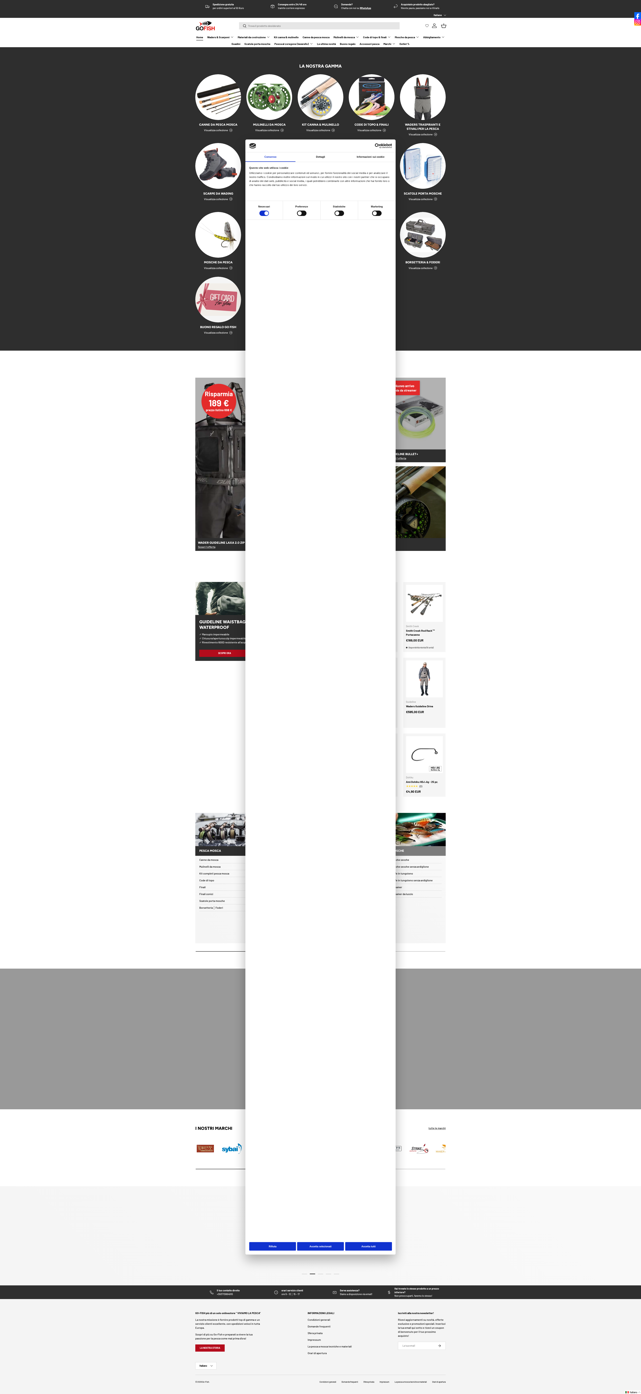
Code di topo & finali (375, 37)
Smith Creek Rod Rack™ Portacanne (420, 632)
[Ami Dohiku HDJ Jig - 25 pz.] (424, 754)
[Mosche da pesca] (218, 235)
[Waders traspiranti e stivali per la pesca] (423, 97)
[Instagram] (637, 22)
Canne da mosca (208, 859)
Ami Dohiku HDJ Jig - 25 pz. (422, 781)
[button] (633, 1392)
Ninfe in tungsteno (402, 873)
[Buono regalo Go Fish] (218, 299)
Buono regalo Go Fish (218, 327)
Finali (202, 887)
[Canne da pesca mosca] (218, 97)
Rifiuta (272, 1246)
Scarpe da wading (218, 193)
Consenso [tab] (270, 156)
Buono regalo (348, 43)
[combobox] (319, 25)
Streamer (396, 887)
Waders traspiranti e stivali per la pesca (423, 127)
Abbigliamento (432, 37)
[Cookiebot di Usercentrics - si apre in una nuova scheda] (377, 145)
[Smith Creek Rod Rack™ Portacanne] (424, 603)
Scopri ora (224, 653)
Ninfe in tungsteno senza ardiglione (412, 880)
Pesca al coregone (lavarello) (291, 43)
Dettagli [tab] (320, 156)
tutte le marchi (437, 1128)
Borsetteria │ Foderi (211, 907)
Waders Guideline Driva (419, 706)
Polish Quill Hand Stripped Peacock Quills (52, 1381)
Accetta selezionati (320, 1246)
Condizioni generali (319, 1319)
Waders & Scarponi (218, 37)
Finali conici (206, 894)
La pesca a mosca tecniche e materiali (330, 1346)
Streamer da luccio (402, 894)
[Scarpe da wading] (218, 166)
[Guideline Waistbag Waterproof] (224, 598)
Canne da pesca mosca (316, 37)
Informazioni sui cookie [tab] (370, 156)
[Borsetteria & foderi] (423, 235)
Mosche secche (400, 859)
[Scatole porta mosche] (423, 166)
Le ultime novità (326, 43)
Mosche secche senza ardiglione (410, 866)
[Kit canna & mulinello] (320, 97)
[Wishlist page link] (427, 25)
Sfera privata (315, 1333)
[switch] (301, 213)
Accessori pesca (369, 43)
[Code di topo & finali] (371, 97)
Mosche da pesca (405, 37)
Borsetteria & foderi (422, 262)
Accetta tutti (368, 1246)
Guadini (236, 43)
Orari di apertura (317, 1353)
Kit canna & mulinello (286, 37)
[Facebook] (637, 15)
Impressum (314, 1339)
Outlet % (404, 43)
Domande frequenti (319, 1326)
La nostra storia (210, 1347)
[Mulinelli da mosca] (269, 97)
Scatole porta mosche (257, 43)
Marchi (387, 43)
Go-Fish (205, 1382)
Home (199, 37)
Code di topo (206, 880)
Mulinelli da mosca (344, 37)
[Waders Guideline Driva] (424, 678)
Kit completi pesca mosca (214, 873)
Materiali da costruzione (252, 37)
